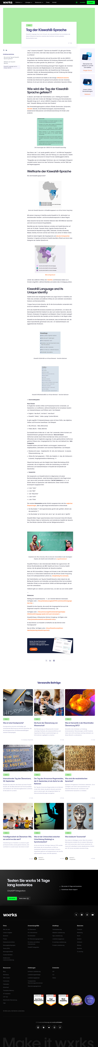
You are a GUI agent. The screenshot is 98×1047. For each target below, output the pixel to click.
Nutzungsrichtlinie (8, 951)
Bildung (79, 945)
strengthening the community (60, 576)
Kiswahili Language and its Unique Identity (10, 67)
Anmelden (82, 2)
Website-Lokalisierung (58, 932)
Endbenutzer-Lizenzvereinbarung (8, 959)
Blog (4, 971)
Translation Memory (8, 990)
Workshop (6, 974)
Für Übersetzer (32, 929)
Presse (5, 939)
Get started (12, 898)
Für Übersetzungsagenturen (35, 939)
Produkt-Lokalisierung (58, 945)
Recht (78, 935)
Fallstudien (6, 984)
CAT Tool (5, 997)
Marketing (80, 932)
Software (79, 942)
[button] (18, 2)
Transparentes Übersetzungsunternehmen (35, 982)
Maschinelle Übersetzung (10, 1000)
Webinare (87, 94)
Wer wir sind (6, 929)
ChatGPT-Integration (33, 947)
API (53, 971)
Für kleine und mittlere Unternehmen (34, 943)
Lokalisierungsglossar (58, 939)
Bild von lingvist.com (50, 275)
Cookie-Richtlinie (7, 954)
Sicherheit (6, 987)
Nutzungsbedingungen (9, 945)
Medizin (79, 939)
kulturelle (29, 108)
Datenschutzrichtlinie (9, 942)
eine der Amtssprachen (62, 236)
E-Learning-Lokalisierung (59, 942)
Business (79, 948)
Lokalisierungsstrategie (34, 974)
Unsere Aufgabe (7, 932)
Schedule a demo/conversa (32, 899)
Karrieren (5, 935)
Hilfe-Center (6, 978)
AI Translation (6, 993)
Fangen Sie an (87, 70)
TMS (4, 1003)
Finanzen (79, 929)
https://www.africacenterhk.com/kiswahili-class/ (41, 619)
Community (6, 981)
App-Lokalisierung (57, 935)
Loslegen (91, 2)
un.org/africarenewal (61, 559)
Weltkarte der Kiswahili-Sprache (9, 62)
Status (54, 978)
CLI (53, 974)
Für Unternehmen (32, 932)
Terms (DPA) (6, 948)
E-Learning (80, 951)
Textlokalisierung (57, 929)
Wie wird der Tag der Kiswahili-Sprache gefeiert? (11, 58)
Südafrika (50, 280)
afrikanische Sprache (63, 77)
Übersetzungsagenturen (34, 986)
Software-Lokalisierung (34, 971)
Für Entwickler (31, 935)
